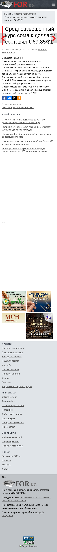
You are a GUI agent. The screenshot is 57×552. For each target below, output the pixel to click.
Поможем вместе (10, 361)
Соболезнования (10, 369)
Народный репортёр (12, 357)
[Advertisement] (28, 184)
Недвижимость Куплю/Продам (17, 386)
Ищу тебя (6, 365)
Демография (8, 401)
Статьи (5, 378)
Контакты (6, 465)
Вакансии (6, 460)
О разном (6, 382)
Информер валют (10, 441)
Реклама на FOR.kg (11, 456)
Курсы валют (8, 427)
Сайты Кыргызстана (12, 414)
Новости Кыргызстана (25, 14)
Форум (5, 469)
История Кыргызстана (13, 405)
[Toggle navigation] (53, 4)
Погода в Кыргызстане (13, 423)
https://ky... (42, 49)
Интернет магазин (11, 374)
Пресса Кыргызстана (12, 352)
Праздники (7, 410)
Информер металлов (12, 446)
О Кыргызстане (9, 397)
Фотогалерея (8, 418)
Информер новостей (12, 437)
